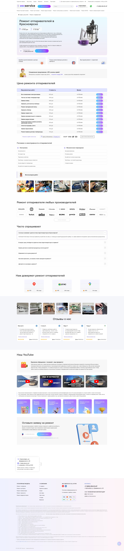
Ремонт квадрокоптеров (22, 495)
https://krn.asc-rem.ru (23, 541)
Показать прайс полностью (29, 136)
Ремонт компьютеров (22, 490)
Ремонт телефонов (21, 486)
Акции (35, 1)
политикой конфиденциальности (46, 438)
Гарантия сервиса (21, 1)
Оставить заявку (42, 50)
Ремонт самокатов (21, 493)
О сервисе (41, 486)
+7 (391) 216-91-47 (101, 6)
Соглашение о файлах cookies (69, 492)
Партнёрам (52, 1)
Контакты (46, 1)
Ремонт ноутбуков (21, 488)
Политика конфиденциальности (69, 490)
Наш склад (29, 1)
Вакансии (40, 1)
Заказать (99, 94)
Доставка (41, 493)
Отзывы (41, 497)
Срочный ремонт (44, 6)
